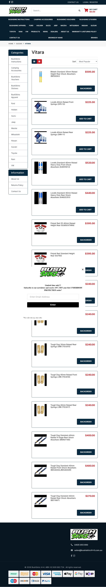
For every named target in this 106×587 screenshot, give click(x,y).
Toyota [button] (12, 32)
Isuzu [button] (48, 25)
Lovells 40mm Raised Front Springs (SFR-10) (62, 103)
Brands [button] (94, 38)
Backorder (86, 88)
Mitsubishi (15, 134)
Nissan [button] (85, 25)
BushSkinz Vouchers (66, 19)
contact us (73, 2)
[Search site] (79, 10)
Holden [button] (39, 25)
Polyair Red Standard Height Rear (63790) (63, 254)
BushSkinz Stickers (88, 19)
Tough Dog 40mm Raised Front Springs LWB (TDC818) (64, 376)
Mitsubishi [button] (74, 25)
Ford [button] (31, 25)
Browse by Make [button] (55, 38)
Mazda (14, 128)
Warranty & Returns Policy (84, 32)
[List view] (39, 61)
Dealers (54, 32)
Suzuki (14, 147)
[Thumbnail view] (34, 61)
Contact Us (14, 38)
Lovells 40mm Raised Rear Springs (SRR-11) (62, 133)
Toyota (14, 153)
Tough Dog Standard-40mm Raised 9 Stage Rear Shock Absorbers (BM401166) (62, 437)
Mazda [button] (64, 25)
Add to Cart (85, 119)
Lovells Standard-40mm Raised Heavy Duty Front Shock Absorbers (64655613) (64, 165)
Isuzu (13, 116)
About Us (15, 179)
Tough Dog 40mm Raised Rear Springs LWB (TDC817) (63, 406)
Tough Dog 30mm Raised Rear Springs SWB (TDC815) (63, 345)
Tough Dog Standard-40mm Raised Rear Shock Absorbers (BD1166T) (63, 498)
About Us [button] (65, 32)
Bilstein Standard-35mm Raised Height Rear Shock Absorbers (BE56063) (64, 74)
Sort (74, 61)
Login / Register (90, 2)
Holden (14, 110)
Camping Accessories (43, 19)
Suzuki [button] (94, 25)
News (45, 32)
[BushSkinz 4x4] (18, 10)
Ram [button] (20, 32)
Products (35, 32)
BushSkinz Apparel (17, 25)
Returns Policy (17, 185)
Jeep (13, 122)
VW (12, 165)
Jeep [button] (56, 25)
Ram (13, 159)
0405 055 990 (81, 545)
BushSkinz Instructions (19, 19)
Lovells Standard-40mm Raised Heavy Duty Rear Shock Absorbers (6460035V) (64, 195)
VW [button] (26, 32)
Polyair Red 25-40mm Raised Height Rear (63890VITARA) (63, 224)
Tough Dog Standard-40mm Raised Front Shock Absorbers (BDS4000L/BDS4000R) (63, 468)
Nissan (14, 141)
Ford (13, 103)
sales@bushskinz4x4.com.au (88, 550)
